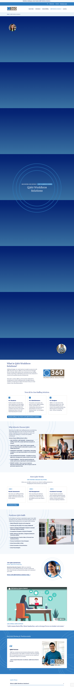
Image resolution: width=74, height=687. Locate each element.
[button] (11, 489)
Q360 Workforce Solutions (55, 8)
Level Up (64, 8)
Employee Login (63, 3)
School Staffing (45, 8)
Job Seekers (37, 8)
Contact (57, 3)
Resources (52, 3)
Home (8, 14)
